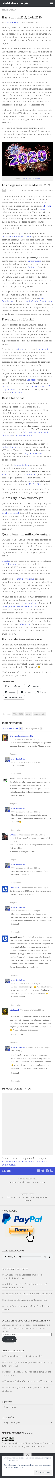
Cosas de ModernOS (24, 435)
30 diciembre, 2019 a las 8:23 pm (26, 983)
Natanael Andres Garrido (21, 736)
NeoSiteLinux (36, 484)
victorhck (14, 1010)
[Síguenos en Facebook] (38, 1170)
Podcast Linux (9, 447)
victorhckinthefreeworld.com (16, 236)
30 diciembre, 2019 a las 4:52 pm (26, 812)
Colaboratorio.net (10, 513)
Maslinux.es (26, 624)
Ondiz (20, 349)
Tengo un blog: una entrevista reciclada (23, 1356)
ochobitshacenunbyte (15, 3)
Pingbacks (35, 728)
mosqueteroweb (38, 386)
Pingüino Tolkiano (25, 578)
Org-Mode (31, 379)
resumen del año (39, 714)
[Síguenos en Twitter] (42, 1170)
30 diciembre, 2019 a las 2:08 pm (26, 762)
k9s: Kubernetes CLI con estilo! (37, 1293)
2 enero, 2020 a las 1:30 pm (33, 1010)
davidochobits (13, 22)
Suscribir (9, 1339)
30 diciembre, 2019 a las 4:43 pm (32, 779)
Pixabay (36, 178)
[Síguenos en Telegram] (47, 1170)
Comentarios (14, 728)
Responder (14, 754)
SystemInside (30, 474)
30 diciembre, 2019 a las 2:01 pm (25, 739)
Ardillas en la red (12, 1284)
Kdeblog (6, 560)
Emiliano (32, 267)
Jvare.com (17, 392)
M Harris (27, 178)
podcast (28, 714)
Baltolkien (11, 564)
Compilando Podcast (33, 453)
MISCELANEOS (9, 10)
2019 (15, 714)
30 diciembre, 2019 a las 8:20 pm (26, 868)
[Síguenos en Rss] (51, 1170)
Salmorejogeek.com (32, 432)
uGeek (5, 386)
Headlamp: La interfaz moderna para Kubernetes (28, 1381)
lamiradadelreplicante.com (38, 301)
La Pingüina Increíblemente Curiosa (19, 606)
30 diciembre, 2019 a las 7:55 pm (38, 937)
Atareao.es (43, 209)
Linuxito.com (34, 260)
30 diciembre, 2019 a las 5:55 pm (32, 835)
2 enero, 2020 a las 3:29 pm (39, 1047)
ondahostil (43, 349)
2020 (21, 714)
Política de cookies (17, 1467)
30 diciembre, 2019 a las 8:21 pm (26, 910)
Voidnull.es (30, 603)
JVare (13, 835)
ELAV (4, 474)
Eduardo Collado (21, 465)
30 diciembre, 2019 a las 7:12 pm (35, 887)
